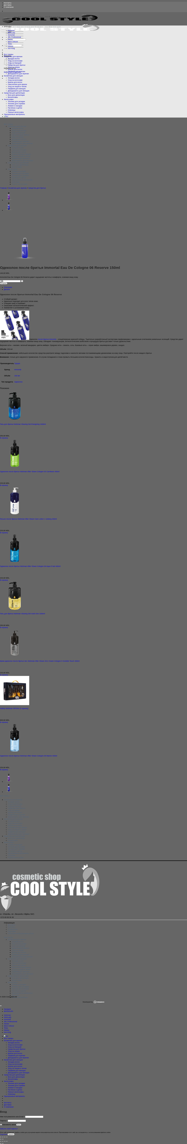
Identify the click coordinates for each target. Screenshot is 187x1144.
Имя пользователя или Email (12, 1117)
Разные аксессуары (16, 112)
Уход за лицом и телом (17, 86)
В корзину (4, 283)
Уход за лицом (14, 67)
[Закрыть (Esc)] (7, 1141)
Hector (10, 39)
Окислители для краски (17, 84)
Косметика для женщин (13, 76)
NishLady (11, 33)
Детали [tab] (7, 289)
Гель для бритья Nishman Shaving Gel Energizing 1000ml (23, 424)
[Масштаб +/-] (1, 1141)
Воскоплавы (13, 97)
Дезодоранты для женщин (18, 91)
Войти (19, 1125)
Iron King (11, 48)
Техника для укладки (16, 101)
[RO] (6, 116)
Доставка (7, 5)
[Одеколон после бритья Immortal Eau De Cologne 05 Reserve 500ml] (9, 200)
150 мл (17, 376)
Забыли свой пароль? (9, 1129)
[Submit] (4, 48)
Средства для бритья (16, 65)
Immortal (11, 35)
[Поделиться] (5, 1141)
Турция (17, 363)
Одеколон (18, 382)
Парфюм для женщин (17, 89)
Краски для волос (15, 69)
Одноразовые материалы (14, 114)
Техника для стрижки (16, 104)
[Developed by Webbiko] (99, 1001)
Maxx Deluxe (13, 42)
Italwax (10, 46)
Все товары (8, 54)
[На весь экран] (3, 1141)
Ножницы (11, 110)
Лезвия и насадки (15, 106)
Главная (3, 188)
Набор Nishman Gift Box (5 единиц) (14, 708)
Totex (10, 44)
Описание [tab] (8, 287)
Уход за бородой (14, 63)
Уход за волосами (15, 61)
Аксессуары (9, 99)
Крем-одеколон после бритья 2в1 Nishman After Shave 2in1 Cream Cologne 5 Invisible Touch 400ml (39, 661)
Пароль (3, 1121)
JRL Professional (14, 37)
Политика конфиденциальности (21, 933)
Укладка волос (14, 59)
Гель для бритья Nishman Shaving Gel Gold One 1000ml (22, 614)
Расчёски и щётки (15, 108)
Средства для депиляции (14, 93)
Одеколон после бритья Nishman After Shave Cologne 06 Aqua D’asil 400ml (30, 566)
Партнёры (12, 931)
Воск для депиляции (16, 95)
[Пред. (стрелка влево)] (1, 1139)
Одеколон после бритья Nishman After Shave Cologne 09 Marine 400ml (28, 756)
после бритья (43, 339)
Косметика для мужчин (13, 56)
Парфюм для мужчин (16, 71)
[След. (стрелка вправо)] (3, 1139)
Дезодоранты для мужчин (18, 74)
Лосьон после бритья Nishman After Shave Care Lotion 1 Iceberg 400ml (28, 519)
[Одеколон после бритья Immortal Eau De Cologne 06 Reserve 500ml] (9, 210)
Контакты (7, 3)
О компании (9, 7)
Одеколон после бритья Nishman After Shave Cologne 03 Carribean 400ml (29, 472)
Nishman (11, 30)
